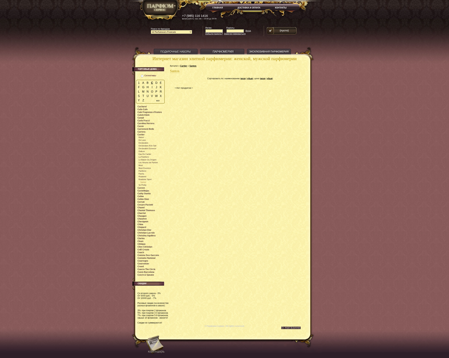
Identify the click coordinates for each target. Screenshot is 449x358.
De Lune (142, 140)
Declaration (143, 143)
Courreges (143, 261)
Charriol (142, 213)
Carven (141, 188)
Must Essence (145, 168)
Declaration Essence (147, 148)
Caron (141, 126)
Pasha (141, 174)
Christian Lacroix (146, 233)
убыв (250, 78)
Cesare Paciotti (145, 205)
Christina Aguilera (147, 235)
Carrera (141, 132)
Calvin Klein (143, 115)
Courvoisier (143, 263)
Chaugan (142, 216)
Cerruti (141, 202)
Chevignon (143, 221)
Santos (192, 66)
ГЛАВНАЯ (217, 7)
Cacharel (142, 106)
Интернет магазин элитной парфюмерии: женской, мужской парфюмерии (224, 58)
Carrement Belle (146, 129)
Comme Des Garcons (148, 255)
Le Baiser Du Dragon (147, 160)
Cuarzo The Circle (146, 269)
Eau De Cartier (145, 154)
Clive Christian (145, 247)
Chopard (142, 227)
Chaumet (142, 219)
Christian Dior (144, 230)
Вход (248, 31)
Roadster (142, 176)
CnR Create (143, 249)
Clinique (142, 244)
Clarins (141, 238)
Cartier (183, 66)
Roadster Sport (145, 179)
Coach (141, 252)
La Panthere (144, 157)
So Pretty (142, 185)
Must (141, 165)
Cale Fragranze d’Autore (150, 112)
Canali (141, 118)
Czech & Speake (146, 275)
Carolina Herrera (146, 123)
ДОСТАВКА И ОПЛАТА (248, 7)
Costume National (146, 258)
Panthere (142, 171)
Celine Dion (143, 199)
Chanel (141, 207)
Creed (141, 266)
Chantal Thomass (146, 210)
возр (243, 78)
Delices (142, 151)
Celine (141, 196)
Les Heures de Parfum (148, 162)
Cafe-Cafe (143, 109)
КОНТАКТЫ (281, 7)
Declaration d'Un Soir (147, 146)
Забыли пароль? (214, 34)
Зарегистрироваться (235, 34)
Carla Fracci (144, 120)
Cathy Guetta (144, 193)
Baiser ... (142, 137)
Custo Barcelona (146, 272)
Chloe (140, 224)
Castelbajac (143, 191)
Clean (140, 241)
